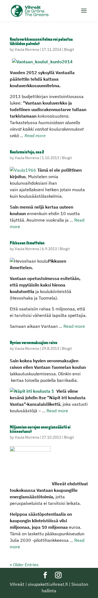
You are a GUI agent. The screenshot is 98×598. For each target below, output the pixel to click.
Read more (34, 135)
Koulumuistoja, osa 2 (27, 152)
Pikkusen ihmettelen (27, 243)
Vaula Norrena (27, 49)
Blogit (69, 49)
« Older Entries (24, 564)
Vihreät (17, 584)
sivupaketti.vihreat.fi (48, 584)
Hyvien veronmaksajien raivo (33, 343)
